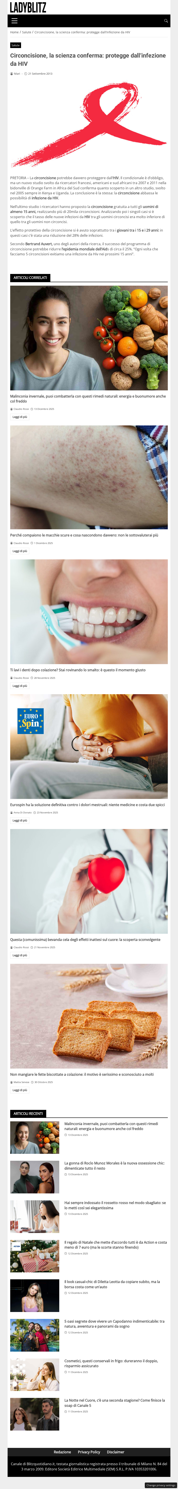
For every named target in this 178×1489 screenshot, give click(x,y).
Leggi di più (20, 417)
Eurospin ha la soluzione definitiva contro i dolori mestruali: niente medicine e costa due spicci (87, 804)
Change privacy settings (161, 1485)
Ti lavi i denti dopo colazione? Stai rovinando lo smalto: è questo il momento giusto (78, 670)
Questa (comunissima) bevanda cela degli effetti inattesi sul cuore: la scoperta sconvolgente (85, 939)
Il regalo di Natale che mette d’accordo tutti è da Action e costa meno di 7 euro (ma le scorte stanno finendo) (115, 1245)
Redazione (62, 1452)
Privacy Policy (89, 1452)
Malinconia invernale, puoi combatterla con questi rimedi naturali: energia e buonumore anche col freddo (111, 1126)
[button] (166, 20)
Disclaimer (115, 1452)
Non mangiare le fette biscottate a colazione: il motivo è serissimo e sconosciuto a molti (82, 1074)
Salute (16, 45)
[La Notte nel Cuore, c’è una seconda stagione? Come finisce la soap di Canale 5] (34, 1414)
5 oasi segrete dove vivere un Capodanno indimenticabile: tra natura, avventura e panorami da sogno (114, 1324)
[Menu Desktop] (14, 20)
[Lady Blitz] (28, 7)
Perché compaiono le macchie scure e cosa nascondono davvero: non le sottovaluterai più (84, 535)
